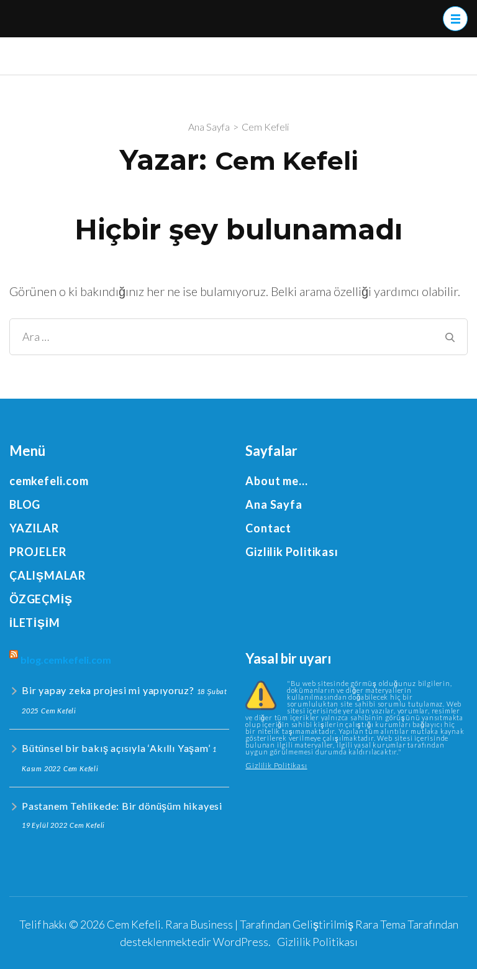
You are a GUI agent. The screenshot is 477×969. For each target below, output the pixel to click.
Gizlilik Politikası (291, 552)
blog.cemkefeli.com (65, 659)
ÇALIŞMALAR (47, 575)
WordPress (240, 941)
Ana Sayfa (273, 504)
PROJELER (37, 552)
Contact (268, 528)
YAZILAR (34, 528)
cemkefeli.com (48, 481)
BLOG (24, 504)
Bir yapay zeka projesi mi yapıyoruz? (108, 690)
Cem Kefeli (134, 924)
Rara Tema (380, 924)
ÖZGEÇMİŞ (40, 599)
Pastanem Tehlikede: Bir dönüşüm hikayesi (122, 806)
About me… (276, 481)
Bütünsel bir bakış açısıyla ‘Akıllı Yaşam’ (116, 748)
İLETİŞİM (34, 622)
